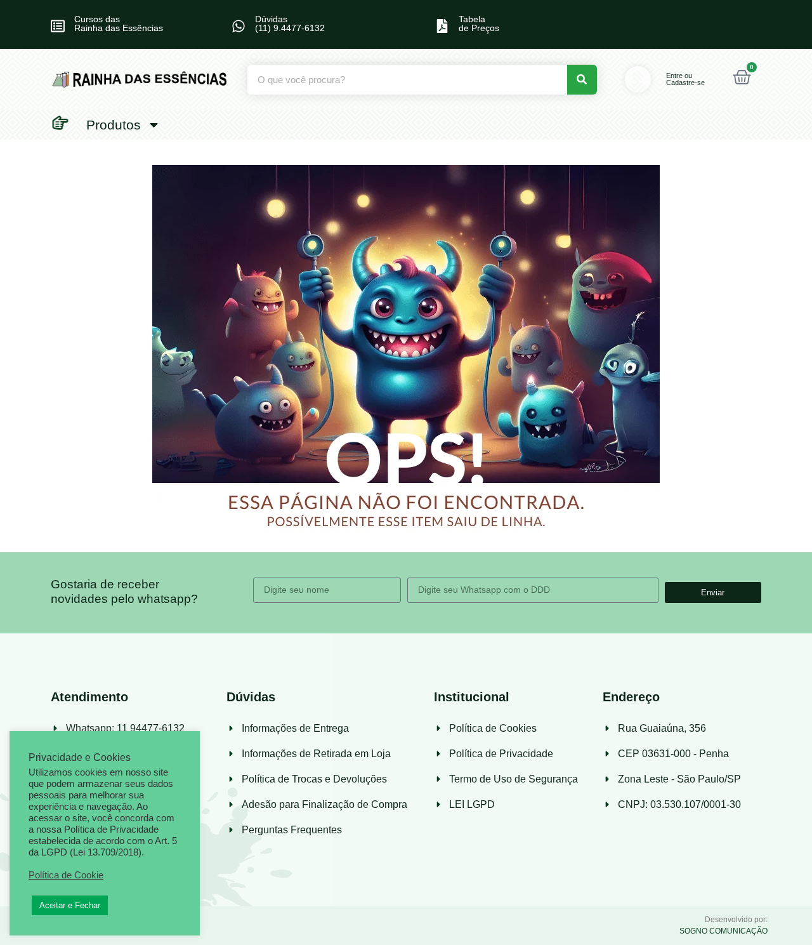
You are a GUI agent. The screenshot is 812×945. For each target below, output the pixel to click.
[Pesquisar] (582, 80)
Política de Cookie (66, 875)
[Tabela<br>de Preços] (442, 26)
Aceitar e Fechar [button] (69, 905)
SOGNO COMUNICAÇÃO (723, 931)
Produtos (113, 124)
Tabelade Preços (479, 23)
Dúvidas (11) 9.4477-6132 (290, 23)
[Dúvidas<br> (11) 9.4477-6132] (239, 26)
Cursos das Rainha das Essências (118, 23)
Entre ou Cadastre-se (685, 79)
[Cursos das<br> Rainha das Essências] (58, 26)
